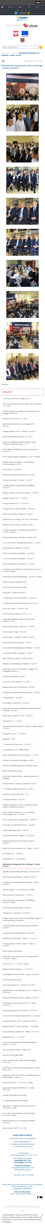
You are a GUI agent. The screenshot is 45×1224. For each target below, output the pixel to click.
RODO (22, 1211)
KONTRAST (24, 13)
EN (22, 10)
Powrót (5, 384)
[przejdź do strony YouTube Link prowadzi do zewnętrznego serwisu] (41, 1197)
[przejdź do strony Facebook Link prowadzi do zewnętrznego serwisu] (38, 1197)
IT (30, 10)
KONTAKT (11, 7)
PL (18, 10)
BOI (29, 7)
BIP (22, 7)
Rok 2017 (14, 53)
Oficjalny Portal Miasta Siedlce (14, 25)
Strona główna (6, 53)
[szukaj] (40, 47)
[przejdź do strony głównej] (2, 6)
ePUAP (37, 7)
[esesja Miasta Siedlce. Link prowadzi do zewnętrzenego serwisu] (30, 25)
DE (26, 10)
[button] (39, 2)
